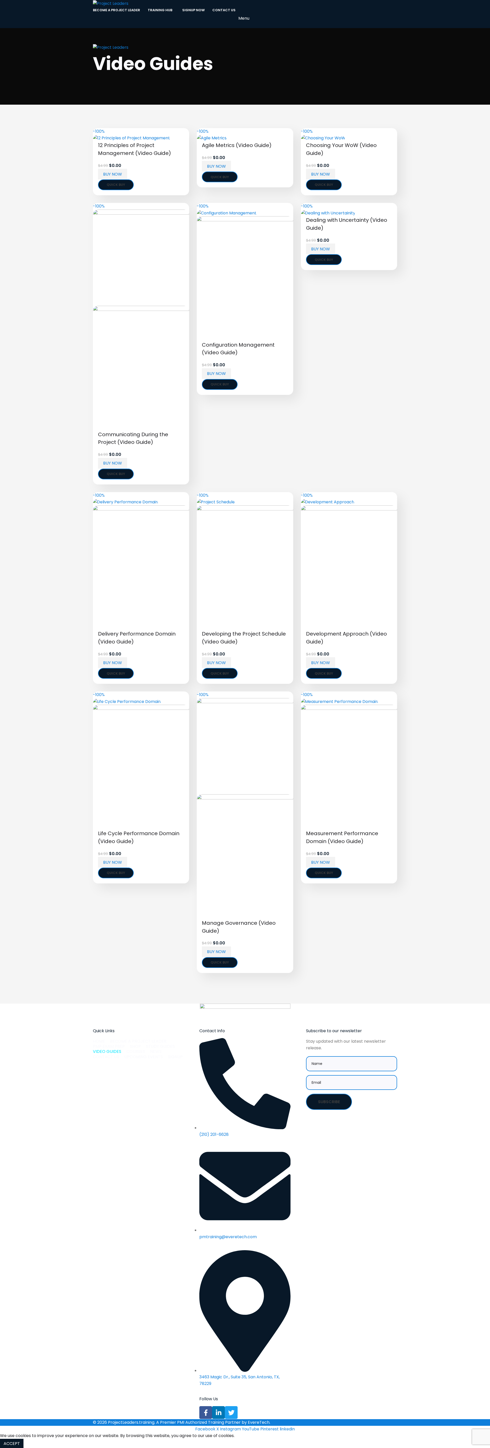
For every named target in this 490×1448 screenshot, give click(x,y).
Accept (12, 1443)
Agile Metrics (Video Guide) (237, 145)
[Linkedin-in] (218, 1412)
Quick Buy (116, 184)
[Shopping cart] (245, 39)
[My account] (245, 28)
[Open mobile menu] (245, 56)
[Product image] (141, 368)
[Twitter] (231, 1412)
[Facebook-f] (205, 1412)
